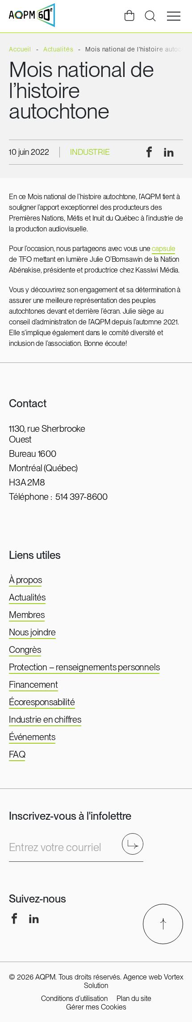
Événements (32, 737)
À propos (25, 580)
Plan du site (134, 998)
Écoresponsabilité (42, 702)
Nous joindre (32, 632)
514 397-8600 (81, 496)
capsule (163, 248)
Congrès (25, 649)
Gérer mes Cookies (96, 1007)
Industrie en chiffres (45, 719)
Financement (33, 684)
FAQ (17, 754)
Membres (27, 614)
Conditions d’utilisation (74, 998)
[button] (173, 16)
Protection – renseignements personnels (84, 667)
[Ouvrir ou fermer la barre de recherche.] (150, 16)
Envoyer (135, 843)
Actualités (27, 597)
